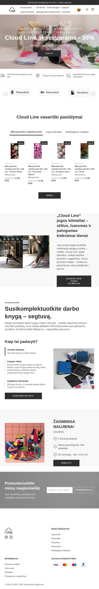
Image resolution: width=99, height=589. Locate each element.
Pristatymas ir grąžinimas (15, 576)
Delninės (66, 12)
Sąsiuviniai (55, 534)
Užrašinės (40, 8)
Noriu (49, 195)
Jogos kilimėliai (27, 12)
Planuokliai (55, 538)
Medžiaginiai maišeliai (60, 550)
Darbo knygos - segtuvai (58, 8)
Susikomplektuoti (23, 396)
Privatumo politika (12, 564)
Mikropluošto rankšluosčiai (48, 12)
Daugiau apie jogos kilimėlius (74, 281)
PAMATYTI (66, 463)
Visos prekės (26, 8)
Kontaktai (9, 572)
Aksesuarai (9, 163)
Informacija (9, 568)
